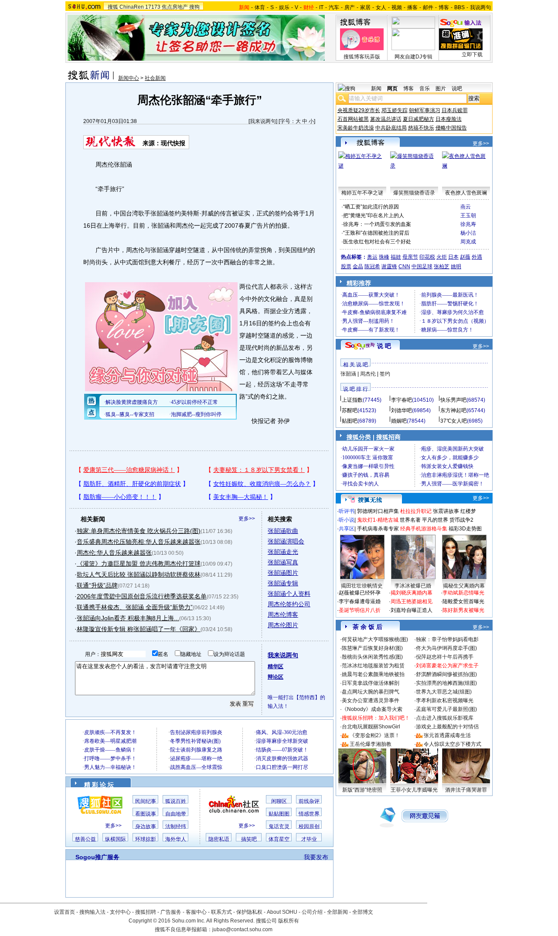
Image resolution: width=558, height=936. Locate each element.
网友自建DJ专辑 (413, 57)
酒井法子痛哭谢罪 (466, 790)
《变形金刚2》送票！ (375, 735)
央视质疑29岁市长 (358, 110)
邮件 (428, 7)
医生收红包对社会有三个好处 (377, 242)
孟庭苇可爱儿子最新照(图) (446, 709)
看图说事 (145, 814)
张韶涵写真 (283, 562)
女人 (381, 7)
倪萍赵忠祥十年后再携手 (444, 657)
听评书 (346, 511)
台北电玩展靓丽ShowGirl (371, 727)
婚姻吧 (399, 421)
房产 (349, 7)
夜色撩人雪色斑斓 (466, 193)
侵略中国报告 (451, 128)
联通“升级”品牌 (97, 585)
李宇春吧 (401, 400)
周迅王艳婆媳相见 (411, 601)
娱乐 (284, 7)
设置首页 (64, 912)
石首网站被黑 (353, 119)
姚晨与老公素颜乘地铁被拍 (373, 674)
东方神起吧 (453, 410)
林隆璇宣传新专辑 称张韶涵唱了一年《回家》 (139, 628)
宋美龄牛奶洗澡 (355, 128)
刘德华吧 (401, 410)
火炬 (441, 257)
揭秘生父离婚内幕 (464, 586)
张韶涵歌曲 (283, 530)
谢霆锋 (389, 266)
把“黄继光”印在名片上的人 (373, 215)
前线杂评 (309, 801)
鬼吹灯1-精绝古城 (377, 520)
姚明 (456, 266)
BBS (459, 7)
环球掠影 (145, 839)
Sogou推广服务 (97, 857)
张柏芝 (441, 266)
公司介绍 (312, 912)
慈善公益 (85, 839)
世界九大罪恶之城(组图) (444, 692)
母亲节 (410, 257)
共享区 (346, 529)
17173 (152, 7)
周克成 (468, 242)
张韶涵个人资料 (289, 593)
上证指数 (352, 400)
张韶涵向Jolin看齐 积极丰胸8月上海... (128, 618)
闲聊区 (279, 801)
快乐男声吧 (453, 400)
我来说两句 (263, 121)
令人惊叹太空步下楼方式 (452, 744)
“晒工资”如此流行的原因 (371, 207)
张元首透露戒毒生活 (447, 735)
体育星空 (279, 839)
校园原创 (309, 826)
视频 (396, 7)
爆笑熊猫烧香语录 (414, 193)
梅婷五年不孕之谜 (362, 193)
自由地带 (175, 814)
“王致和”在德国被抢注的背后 (376, 233)
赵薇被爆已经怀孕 (360, 593)
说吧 (457, 88)
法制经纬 (175, 826)
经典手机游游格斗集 (423, 529)
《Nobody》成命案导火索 (372, 709)
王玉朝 (468, 215)
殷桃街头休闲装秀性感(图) (372, 657)
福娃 (396, 257)
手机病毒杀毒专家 (378, 529)
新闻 (376, 88)
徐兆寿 (468, 224)
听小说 (346, 520)
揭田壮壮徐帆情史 (362, 586)
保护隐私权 (249, 912)
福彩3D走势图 (465, 529)
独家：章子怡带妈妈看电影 (447, 639)
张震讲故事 (446, 511)
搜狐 (113, 7)
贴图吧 (349, 421)
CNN (404, 266)
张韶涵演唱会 (286, 541)
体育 (260, 7)
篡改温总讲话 (385, 119)
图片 (441, 88)
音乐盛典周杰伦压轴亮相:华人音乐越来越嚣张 (139, 541)
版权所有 (288, 921)
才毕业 (309, 839)
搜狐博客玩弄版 (362, 57)
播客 (412, 7)
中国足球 (422, 266)
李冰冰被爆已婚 (413, 586)
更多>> (246, 519)
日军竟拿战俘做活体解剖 (370, 683)
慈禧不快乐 (421, 128)
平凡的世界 (435, 520)
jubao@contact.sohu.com (242, 929)
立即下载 (472, 54)
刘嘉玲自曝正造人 (411, 610)
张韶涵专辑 (283, 583)
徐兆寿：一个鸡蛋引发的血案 (377, 224)
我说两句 (480, 7)
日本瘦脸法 (449, 119)
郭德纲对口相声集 (378, 511)
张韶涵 (348, 374)
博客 (444, 7)
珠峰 (384, 257)
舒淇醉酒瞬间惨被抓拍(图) (446, 674)
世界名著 (410, 520)
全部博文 (362, 912)
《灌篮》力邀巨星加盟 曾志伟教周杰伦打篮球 (139, 563)
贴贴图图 (279, 814)
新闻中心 (128, 78)
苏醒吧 (349, 410)
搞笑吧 (249, 839)
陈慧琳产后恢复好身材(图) (372, 648)
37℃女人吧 (453, 421)
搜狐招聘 (145, 912)
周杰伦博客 (283, 614)
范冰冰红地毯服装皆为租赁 (373, 666)
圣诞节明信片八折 (360, 610)
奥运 (372, 257)
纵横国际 (115, 839)
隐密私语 (218, 839)
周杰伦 (368, 374)
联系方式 (221, 912)
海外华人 (175, 839)
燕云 (465, 207)
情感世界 (309, 814)
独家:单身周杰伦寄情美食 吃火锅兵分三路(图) (139, 530)
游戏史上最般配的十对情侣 (447, 727)
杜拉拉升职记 (416, 511)
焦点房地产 (175, 7)
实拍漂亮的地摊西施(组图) (446, 683)
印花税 (427, 257)
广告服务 (170, 912)
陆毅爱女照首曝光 (463, 601)
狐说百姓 (175, 801)
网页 (392, 88)
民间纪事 (145, 801)
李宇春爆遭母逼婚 (360, 601)
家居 (365, 7)
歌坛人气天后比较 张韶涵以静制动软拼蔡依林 (139, 574)
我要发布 (316, 857)
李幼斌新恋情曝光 (463, 593)
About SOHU (282, 912)
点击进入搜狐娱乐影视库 (444, 718)
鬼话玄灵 (279, 826)
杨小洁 (468, 233)
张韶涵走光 (283, 551)
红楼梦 (468, 511)
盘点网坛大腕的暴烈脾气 (370, 692)
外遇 (477, 257)
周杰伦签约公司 (289, 604)
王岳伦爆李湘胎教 (370, 744)
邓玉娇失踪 (394, 110)
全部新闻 (337, 912)
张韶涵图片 (283, 572)
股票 (346, 266)
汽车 (334, 7)
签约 (385, 374)
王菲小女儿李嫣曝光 (414, 790)
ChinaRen (131, 7)
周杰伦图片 (283, 625)
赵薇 (465, 257)
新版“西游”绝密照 (362, 790)
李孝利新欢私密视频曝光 (444, 700)
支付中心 (120, 912)
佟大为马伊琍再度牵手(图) (446, 648)
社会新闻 (155, 78)
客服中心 (196, 912)
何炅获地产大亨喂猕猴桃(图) (375, 639)
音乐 (424, 88)
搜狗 (194, 7)
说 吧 (384, 345)
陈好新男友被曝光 (463, 610)
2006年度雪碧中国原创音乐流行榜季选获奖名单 (142, 596)
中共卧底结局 (391, 128)
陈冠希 (372, 266)
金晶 (358, 266)
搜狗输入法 (92, 912)
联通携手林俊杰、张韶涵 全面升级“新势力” (135, 607)
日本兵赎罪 (455, 110)
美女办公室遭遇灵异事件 (370, 700)
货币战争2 (461, 520)
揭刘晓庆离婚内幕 (411, 593)
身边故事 (145, 826)
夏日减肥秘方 (418, 119)
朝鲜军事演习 (424, 110)
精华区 (275, 666)
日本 (453, 257)
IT (321, 7)
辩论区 (275, 677)
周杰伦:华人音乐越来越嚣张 (114, 552)
